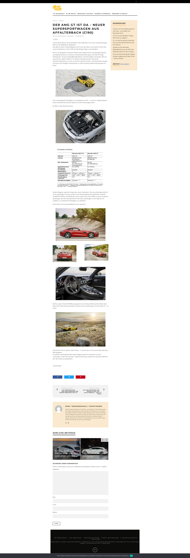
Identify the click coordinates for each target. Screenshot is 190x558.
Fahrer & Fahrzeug (102, 13)
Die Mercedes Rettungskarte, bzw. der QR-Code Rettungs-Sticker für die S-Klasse (123, 49)
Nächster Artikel (94, 388)
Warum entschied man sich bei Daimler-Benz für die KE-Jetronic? (123, 43)
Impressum (96, 539)
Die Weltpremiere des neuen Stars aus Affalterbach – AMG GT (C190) (92, 392)
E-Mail (55, 504)
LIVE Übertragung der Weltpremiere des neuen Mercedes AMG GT (69, 391)
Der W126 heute (76, 537)
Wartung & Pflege (85, 13)
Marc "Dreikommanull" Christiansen (64, 36)
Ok (131, 555)
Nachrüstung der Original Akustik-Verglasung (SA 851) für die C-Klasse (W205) (124, 56)
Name (54, 497)
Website (55, 512)
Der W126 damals (60, 537)
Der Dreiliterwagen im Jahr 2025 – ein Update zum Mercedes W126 (124, 31)
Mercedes (99, 192)
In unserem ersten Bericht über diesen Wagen (67, 354)
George (115, 47)
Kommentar (56, 469)
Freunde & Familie (119, 13)
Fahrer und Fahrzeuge (110, 537)
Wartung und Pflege (92, 537)
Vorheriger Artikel (67, 388)
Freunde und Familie (129, 537)
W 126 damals (58, 13)
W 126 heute (71, 13)
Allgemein (55, 39)
